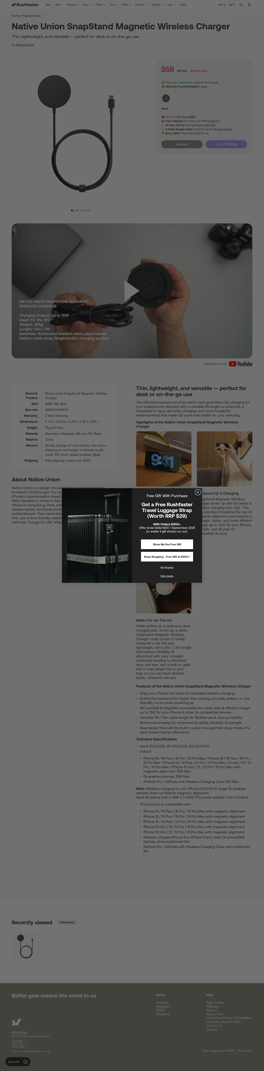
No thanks (167, 567)
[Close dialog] (198, 492)
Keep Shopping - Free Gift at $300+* (167, 556)
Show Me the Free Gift (167, 544)
